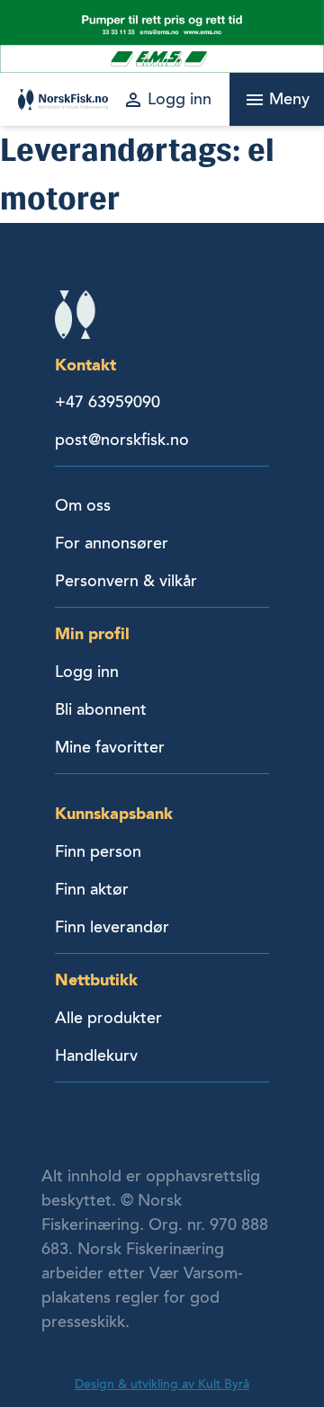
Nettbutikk (96, 979)
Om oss (83, 505)
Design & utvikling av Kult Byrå (162, 1384)
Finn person (98, 851)
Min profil (92, 633)
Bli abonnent (101, 709)
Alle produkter (108, 1018)
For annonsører (111, 543)
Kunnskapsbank (114, 813)
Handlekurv (96, 1055)
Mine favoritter (110, 747)
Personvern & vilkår (126, 581)
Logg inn (87, 671)
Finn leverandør (112, 927)
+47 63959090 (107, 402)
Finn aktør (92, 889)
